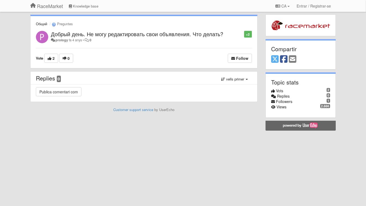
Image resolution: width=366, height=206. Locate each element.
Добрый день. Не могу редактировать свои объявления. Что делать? (137, 34)
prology (61, 40)
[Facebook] (283, 59)
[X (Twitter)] (275, 59)
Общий (41, 23)
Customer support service (133, 109)
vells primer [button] (235, 79)
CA (283, 6)
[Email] (292, 59)
